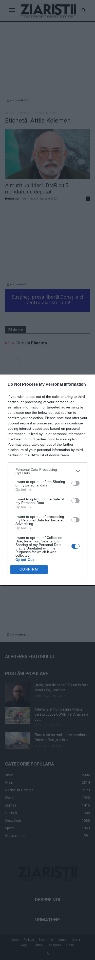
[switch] (75, 483)
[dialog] (47, 480)
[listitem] (47, 471)
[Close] (85, 384)
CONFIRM (29, 569)
